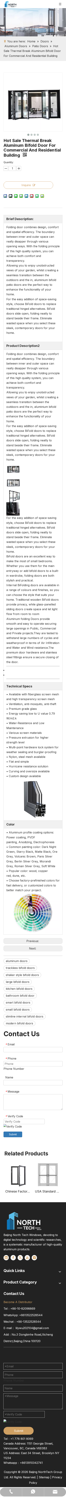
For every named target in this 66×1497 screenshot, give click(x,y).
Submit (13, 1134)
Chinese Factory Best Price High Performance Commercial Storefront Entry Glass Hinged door (18, 1191)
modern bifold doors (19, 1023)
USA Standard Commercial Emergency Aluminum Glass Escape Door (48, 1191)
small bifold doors (18, 1009)
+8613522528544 (31, 1315)
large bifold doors (17, 982)
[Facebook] (13, 1257)
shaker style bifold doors (22, 975)
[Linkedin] (6, 1257)
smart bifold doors (18, 1002)
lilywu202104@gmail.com (32, 1328)
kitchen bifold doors (19, 988)
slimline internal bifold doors (24, 1016)
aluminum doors (16, 961)
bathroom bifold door (20, 995)
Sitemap (44, 1477)
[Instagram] (34, 1257)
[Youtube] (27, 1257)
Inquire (26, 185)
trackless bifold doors (20, 968)
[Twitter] (20, 1257)
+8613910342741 (31, 1463)
